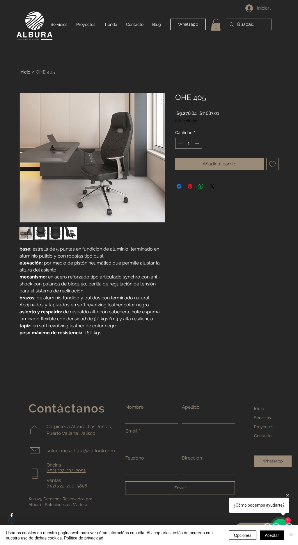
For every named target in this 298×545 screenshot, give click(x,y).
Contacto (263, 435)
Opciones (242, 535)
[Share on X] (212, 186)
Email (131, 431)
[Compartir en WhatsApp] (201, 186)
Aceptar (272, 535)
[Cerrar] (291, 535)
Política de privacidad (83, 538)
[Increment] (197, 143)
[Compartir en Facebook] (178, 186)
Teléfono (134, 458)
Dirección (192, 458)
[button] (216, 25)
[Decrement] (179, 143)
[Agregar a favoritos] (272, 164)
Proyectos (263, 426)
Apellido (191, 407)
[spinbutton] (188, 143)
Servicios (262, 417)
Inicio (25, 72)
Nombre (134, 407)
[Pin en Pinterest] (190, 186)
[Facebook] (12, 515)
